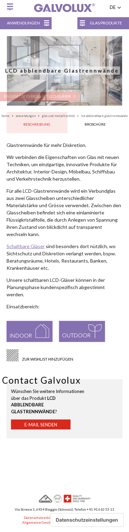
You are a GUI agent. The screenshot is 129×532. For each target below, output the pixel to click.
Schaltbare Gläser (26, 246)
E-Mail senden (40, 424)
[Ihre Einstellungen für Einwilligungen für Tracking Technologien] (86, 519)
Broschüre (95, 124)
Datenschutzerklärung (42, 517)
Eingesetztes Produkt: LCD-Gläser (38, 96)
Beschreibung (36, 124)
